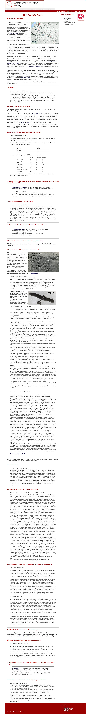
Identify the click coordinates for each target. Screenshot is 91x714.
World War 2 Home (69, 24)
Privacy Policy (66, 711)
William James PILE (18, 229)
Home (58, 11)
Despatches (67, 21)
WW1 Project (70, 11)
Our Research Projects (68, 709)
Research (63, 11)
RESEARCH (33, 9)
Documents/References (68, 708)
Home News (77, 11)
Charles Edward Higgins (19, 187)
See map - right (14, 33)
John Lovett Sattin (37, 113)
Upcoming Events (67, 707)
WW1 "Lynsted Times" (69, 22)
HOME (7, 9)
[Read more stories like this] (17, 453)
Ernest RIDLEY (16, 668)
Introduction (67, 17)
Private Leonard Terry (25, 636)
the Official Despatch (26, 77)
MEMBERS (49, 9)
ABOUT (16, 9)
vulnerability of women (34, 66)
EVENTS (24, 9)
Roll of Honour (67, 18)
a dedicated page (34, 273)
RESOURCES (42, 9)
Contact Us (66, 710)
